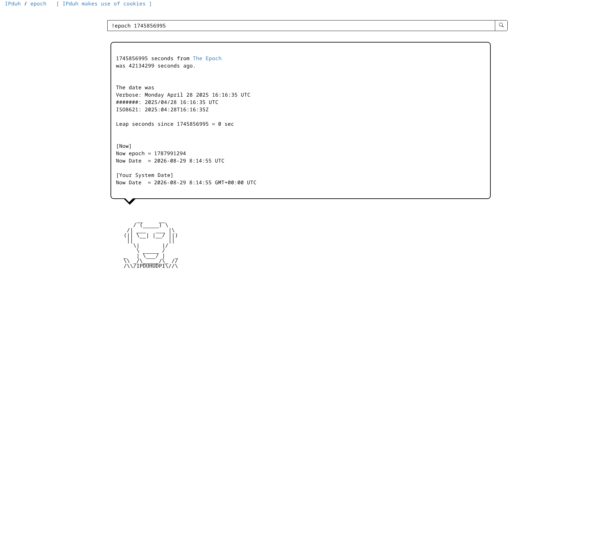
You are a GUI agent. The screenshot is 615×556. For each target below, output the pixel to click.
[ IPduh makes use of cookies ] (104, 3)
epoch (38, 3)
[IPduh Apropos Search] (501, 25)
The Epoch (207, 58)
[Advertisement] (179, 321)
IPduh (13, 3)
